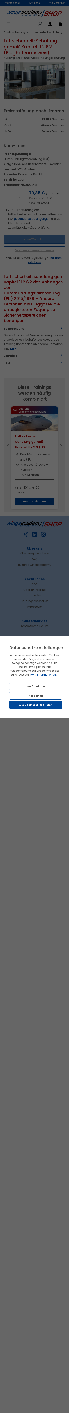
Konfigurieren (35, 686)
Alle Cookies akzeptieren (35, 705)
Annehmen (36, 696)
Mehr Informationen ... (44, 674)
